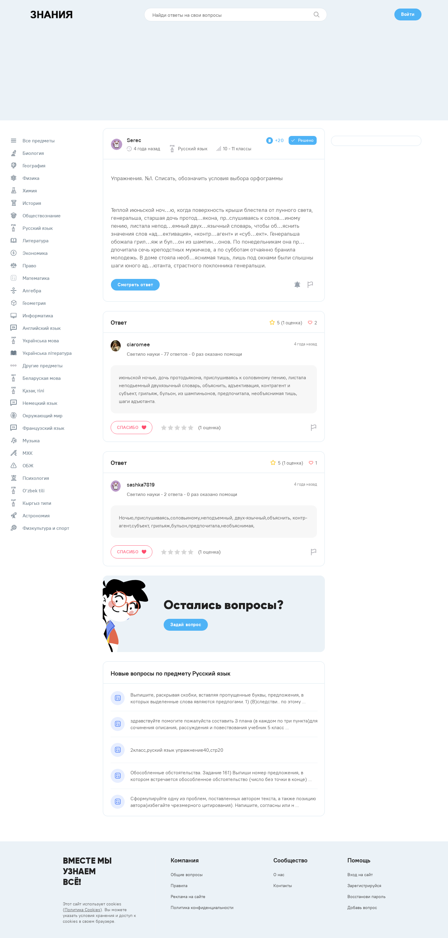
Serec (134, 140)
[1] (164, 427)
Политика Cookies (82, 909)
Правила (179, 885)
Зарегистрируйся (364, 885)
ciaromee (138, 344)
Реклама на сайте (188, 896)
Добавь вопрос (362, 907)
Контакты (282, 885)
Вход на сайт (360, 874)
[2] (170, 427)
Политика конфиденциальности (202, 907)
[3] (177, 427)
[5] (191, 427)
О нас (278, 874)
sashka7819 (141, 484)
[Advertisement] (224, 68)
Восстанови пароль (366, 896)
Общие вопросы (187, 874)
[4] (184, 427)
